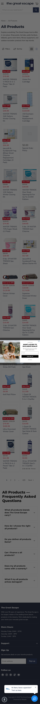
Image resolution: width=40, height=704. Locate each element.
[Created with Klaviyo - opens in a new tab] (20, 363)
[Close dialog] (38, 341)
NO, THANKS (30, 359)
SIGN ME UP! (30, 356)
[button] (4, 699)
